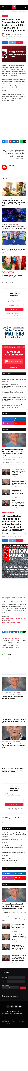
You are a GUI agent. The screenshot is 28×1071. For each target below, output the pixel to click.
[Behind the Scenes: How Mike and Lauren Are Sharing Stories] (14, 263)
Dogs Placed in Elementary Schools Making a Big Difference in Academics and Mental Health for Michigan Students (13, 203)
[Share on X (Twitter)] (12, 42)
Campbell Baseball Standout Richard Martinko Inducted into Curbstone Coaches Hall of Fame (19, 493)
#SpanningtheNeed (7, 598)
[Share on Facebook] (5, 42)
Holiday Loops (14, 1016)
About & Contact (7, 1013)
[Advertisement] (14, 118)
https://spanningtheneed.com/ (11, 623)
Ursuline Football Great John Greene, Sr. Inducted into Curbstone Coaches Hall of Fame (18, 472)
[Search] (25, 7)
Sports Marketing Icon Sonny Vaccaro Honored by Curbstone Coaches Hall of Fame (19, 482)
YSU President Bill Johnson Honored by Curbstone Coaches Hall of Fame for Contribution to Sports (12, 405)
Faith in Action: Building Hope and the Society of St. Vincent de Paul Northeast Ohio (14, 251)
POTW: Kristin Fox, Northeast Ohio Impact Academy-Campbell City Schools (8, 153)
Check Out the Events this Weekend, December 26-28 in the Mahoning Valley (14, 227)
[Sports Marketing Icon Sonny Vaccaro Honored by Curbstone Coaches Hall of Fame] (6, 482)
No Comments (19, 36)
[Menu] (3, 7)
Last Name (4, 981)
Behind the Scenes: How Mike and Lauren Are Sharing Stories (12, 276)
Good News (7, 11)
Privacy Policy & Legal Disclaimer (16, 1021)
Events (20, 1011)
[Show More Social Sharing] (24, 42)
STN (7, 533)
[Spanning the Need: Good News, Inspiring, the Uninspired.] (14, 7)
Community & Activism (7, 512)
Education (4, 15)
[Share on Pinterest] (19, 42)
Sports (4, 446)
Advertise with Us (19, 1013)
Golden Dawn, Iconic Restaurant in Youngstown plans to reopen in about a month (20, 644)
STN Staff (8, 34)
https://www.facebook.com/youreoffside (13, 618)
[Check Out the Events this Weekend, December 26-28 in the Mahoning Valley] (14, 215)
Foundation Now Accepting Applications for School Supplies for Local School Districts (7, 644)
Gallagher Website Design (16, 1023)
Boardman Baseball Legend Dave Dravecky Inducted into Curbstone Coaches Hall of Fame (13, 452)
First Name (4, 977)
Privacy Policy (15, 315)
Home (3, 11)
